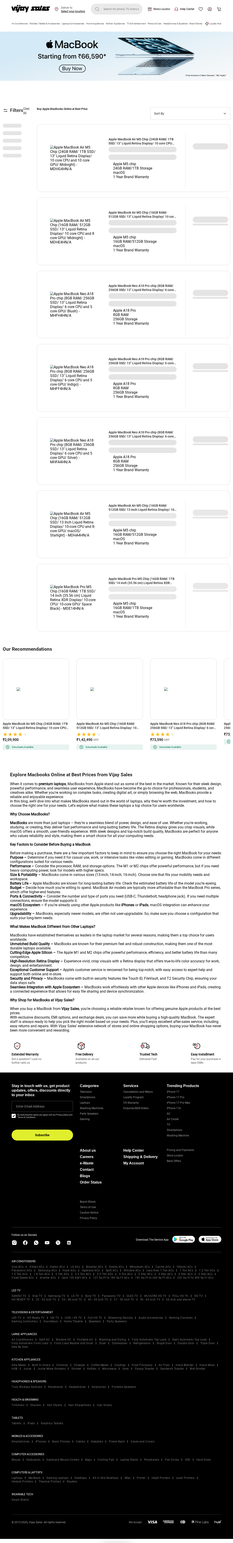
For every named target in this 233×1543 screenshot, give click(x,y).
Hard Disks (203, 1459)
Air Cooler (173, 1119)
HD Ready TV (36, 1317)
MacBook (34, 1478)
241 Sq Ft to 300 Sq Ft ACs (195, 1277)
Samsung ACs (47, 1270)
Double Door (186, 1343)
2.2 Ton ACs (83, 1274)
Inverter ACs (48, 1277)
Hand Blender (185, 1365)
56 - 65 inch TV (150, 1299)
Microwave (109, 1368)
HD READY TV (21, 1299)
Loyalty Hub (215, 23)
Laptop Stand (129, 1459)
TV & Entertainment (136, 23)
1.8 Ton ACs (42, 1274)
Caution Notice (89, 1212)
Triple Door (207, 1343)
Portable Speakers (124, 1387)
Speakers (95, 1321)
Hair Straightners (79, 1405)
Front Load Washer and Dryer (73, 1343)
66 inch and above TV (180, 1299)
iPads (31, 1423)
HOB (15, 1368)
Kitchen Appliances (115, 23)
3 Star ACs (165, 1274)
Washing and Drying (112, 1339)
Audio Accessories (151, 1317)
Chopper (79, 1365)
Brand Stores (196, 23)
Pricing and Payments (180, 1150)
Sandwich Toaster (172, 1368)
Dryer (102, 1343)
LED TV (16, 1317)
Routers (72, 1481)
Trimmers (18, 1405)
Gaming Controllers (25, 1321)
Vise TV (37, 1296)
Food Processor (142, 1365)
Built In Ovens (41, 1365)
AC (168, 1113)
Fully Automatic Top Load (149, 1339)
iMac (127, 1478)
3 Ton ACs (126, 1274)
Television (86, 1091)
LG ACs (75, 1266)
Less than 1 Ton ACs (160, 1270)
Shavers (35, 1405)
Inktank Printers (22, 1481)
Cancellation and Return (138, 1091)
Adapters (97, 1441)
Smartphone (87, 1097)
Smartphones (21, 1441)
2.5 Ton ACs (105, 1274)
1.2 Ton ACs (207, 1270)
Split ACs (112, 1270)
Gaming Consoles (181, 1317)
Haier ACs (69, 1270)
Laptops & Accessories (73, 23)
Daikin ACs (57, 1266)
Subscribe (42, 1135)
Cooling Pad (106, 1459)
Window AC (63, 1339)
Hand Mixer (207, 1365)
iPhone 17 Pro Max (178, 1102)
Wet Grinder (197, 1368)
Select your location (73, 11)
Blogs (85, 1176)
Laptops (85, 1102)
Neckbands (55, 1387)
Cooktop (120, 1365)
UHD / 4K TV (73, 1317)
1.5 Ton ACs (20, 1274)
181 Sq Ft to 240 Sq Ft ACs (153, 1277)
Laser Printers (185, 1478)
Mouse (16, 1459)
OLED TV (132, 1296)
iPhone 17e (174, 1108)
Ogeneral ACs (91, 1270)
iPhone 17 (173, 1091)
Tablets (16, 1423)
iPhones (40, 1441)
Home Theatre (73, 1321)
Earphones (99, 1387)
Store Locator (161, 9)
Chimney (62, 1365)
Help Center (187, 9)
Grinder (76, 1368)
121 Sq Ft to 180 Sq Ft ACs (111, 1277)
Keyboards (33, 1459)
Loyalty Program (133, 1097)
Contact (87, 1169)
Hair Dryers (104, 1405)
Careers (87, 1157)
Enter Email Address (30, 1106)
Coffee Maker (100, 1365)
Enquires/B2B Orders (136, 1108)
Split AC (44, 1339)
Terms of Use (88, 1207)
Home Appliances (95, 23)
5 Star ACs (205, 1274)
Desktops (80, 1478)
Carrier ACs (163, 1266)
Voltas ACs (36, 1266)
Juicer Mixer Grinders (52, 1368)
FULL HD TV (180, 1296)
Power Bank (117, 1441)
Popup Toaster (144, 1368)
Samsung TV (56, 1296)
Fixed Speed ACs (23, 1277)
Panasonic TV (111, 1296)
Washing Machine (178, 1135)
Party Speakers (89, 1113)
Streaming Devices (120, 1317)
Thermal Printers (50, 1481)
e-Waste (87, 1163)
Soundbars (50, 1321)
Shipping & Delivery (140, 1157)
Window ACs (132, 1270)
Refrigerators (142, 1343)
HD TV (198, 1296)
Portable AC (85, 1339)
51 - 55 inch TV (124, 1299)
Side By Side (20, 1346)
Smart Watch (20, 1499)
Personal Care (154, 23)
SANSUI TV (19, 1296)
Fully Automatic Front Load (30, 1343)
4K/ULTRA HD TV (155, 1296)
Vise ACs (17, 1266)
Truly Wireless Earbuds (27, 1387)
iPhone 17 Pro (175, 1097)
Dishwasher (119, 1343)
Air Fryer (164, 1365)
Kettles (91, 1368)
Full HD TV (95, 1317)
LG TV (75, 1296)
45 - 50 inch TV (98, 1299)
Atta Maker (19, 1365)
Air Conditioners (20, 23)
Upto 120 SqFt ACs (74, 1277)
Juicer (27, 1368)
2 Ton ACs (62, 1274)
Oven (125, 1368)
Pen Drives (172, 1459)
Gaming (85, 1119)
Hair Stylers (54, 1405)
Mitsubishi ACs (140, 1266)
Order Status (91, 1182)
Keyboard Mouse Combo (62, 1459)
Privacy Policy (88, 1218)
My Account (133, 1163)
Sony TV (90, 1296)
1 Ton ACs (186, 1270)
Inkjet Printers (161, 1478)
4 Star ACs (185, 1274)
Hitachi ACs (185, 1266)
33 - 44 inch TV (72, 1299)
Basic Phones (61, 1441)
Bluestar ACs (94, 1266)
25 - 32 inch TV (46, 1299)
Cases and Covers (142, 1441)
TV (168, 1124)
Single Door (164, 1343)
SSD (187, 1459)
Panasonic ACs (22, 1270)
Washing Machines (91, 1108)
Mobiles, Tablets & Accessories (45, 23)
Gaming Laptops (57, 1478)
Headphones (77, 1387)
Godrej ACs (116, 1266)
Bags (88, 1459)
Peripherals (151, 1459)
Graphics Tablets (52, 1423)
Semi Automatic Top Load (189, 1339)
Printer (141, 1478)
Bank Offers (174, 1161)
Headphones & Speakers (175, 23)
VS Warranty (131, 1102)
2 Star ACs (145, 1274)
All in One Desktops (106, 1478)
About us (88, 1150)
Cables (80, 1441)
